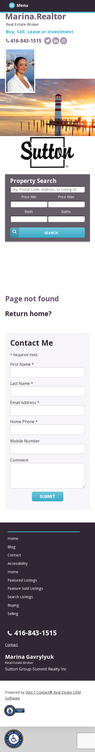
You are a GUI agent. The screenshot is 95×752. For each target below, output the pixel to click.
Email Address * (25, 402)
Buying (13, 605)
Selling (13, 613)
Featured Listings (22, 580)
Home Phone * (24, 421)
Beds (29, 211)
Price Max (66, 196)
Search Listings (20, 596)
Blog (11, 546)
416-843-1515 (26, 40)
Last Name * (21, 383)
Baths (66, 211)
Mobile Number (25, 441)
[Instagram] (63, 40)
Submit (47, 496)
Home (13, 538)
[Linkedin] (55, 40)
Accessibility (18, 563)
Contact (14, 554)
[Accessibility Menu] (14, 738)
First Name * (22, 364)
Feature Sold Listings (25, 588)
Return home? (28, 313)
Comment (19, 460)
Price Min (28, 196)
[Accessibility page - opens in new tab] (16, 717)
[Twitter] (47, 40)
